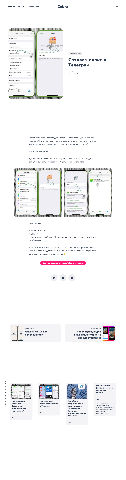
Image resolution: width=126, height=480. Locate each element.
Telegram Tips (75, 53)
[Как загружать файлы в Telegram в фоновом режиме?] (105, 399)
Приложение (28, 7)
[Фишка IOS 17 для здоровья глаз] (35, 333)
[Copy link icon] (71, 277)
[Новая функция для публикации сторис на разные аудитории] (90, 333)
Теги (19, 7)
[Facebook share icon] (63, 277)
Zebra (63, 6)
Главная (11, 7)
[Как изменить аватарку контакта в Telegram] (49, 399)
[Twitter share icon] (54, 277)
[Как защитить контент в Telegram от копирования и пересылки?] (21, 401)
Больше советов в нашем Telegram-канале (63, 263)
